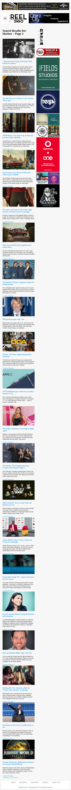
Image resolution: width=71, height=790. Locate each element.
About (13, 782)
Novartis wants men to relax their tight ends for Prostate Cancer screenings (17, 211)
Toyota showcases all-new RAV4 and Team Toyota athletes (16, 174)
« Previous (6, 777)
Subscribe (34, 782)
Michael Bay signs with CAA (13, 319)
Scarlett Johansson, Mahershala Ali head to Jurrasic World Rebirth (18, 763)
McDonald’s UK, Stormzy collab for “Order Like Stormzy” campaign (16, 689)
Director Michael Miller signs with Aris (17, 653)
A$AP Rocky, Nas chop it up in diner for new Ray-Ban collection (18, 137)
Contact (45, 782)
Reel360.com (22, 787)
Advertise (23, 782)
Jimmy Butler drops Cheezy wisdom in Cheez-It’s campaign (17, 541)
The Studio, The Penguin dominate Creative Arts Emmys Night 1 (16, 467)
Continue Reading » (8, 75)
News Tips (56, 782)
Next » (17, 777)
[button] (5, 18)
